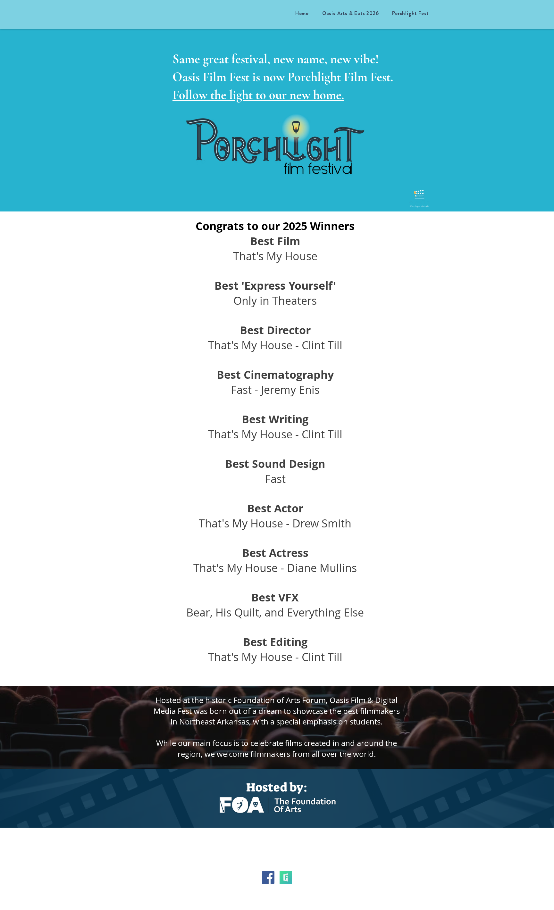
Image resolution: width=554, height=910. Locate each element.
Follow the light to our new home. (258, 95)
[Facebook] (268, 877)
